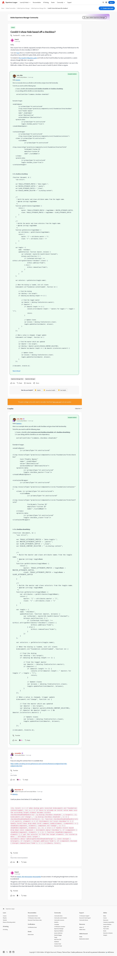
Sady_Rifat (19, 75)
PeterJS (17, 39)
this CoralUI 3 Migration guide (28, 58)
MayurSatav (18, 789)
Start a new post (57, 402)
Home (2, 8)
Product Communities (11, 8)
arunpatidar (18, 753)
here (18, 53)
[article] (44, 580)
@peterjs (18, 80)
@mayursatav (28, 877)
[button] (107, 8)
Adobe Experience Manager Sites (38, 8)
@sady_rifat (20, 877)
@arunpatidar (37, 877)
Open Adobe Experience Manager (95, 17)
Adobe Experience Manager (23, 8)
